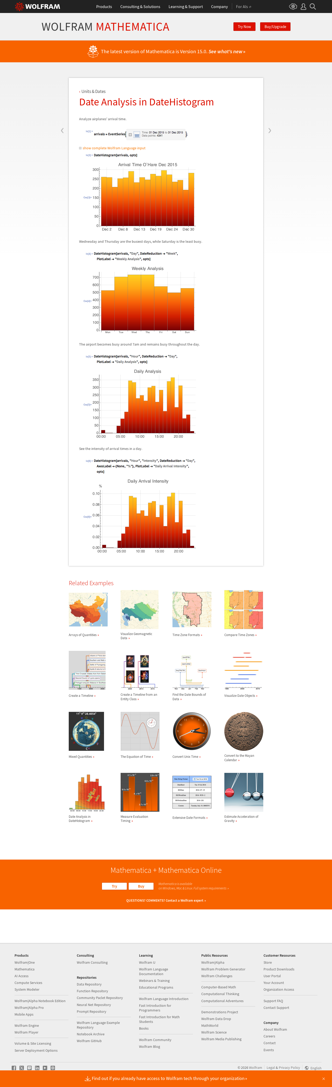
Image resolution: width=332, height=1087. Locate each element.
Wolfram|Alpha (212, 962)
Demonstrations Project (219, 1012)
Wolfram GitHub (89, 1040)
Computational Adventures (222, 1000)
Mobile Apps (24, 1014)
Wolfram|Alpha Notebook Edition (40, 1000)
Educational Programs (156, 987)
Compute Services (28, 982)
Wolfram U (147, 962)
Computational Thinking (220, 993)
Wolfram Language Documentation (153, 971)
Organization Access (279, 989)
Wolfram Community (155, 1039)
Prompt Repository (91, 1011)
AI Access (22, 976)
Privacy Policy (289, 1067)
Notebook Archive (91, 1034)
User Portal (272, 976)
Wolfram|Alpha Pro (29, 1007)
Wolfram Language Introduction (164, 998)
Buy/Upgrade (275, 26)
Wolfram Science (214, 1032)
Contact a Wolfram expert (184, 900)
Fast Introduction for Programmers (155, 1007)
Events (269, 1050)
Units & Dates (93, 91)
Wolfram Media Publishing (221, 1039)
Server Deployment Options (36, 1050)
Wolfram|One (25, 962)
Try (114, 886)
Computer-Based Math (218, 987)
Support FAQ (273, 1000)
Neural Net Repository (94, 1004)
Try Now (244, 26)
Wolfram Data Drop (216, 1018)
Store (268, 962)
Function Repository (92, 991)
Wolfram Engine (27, 1025)
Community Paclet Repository (100, 997)
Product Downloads (279, 969)
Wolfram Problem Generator (223, 969)
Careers (269, 1036)
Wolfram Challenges (216, 976)
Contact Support (276, 1007)
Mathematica (24, 969)
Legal (271, 1067)
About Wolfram (275, 1029)
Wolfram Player (26, 1032)
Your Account (274, 982)
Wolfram (105, 26)
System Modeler (27, 989)
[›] (270, 99)
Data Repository (89, 984)
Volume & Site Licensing (33, 1043)
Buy (141, 886)
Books (144, 1028)
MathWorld (209, 1025)
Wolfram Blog (149, 1046)
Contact (270, 1043)
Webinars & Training (154, 980)
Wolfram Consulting (92, 962)
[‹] (62, 99)
